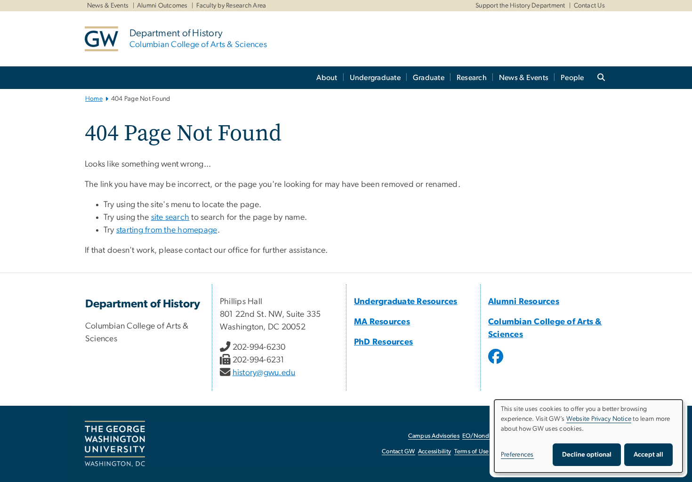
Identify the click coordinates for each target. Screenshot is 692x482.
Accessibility (434, 452)
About (326, 77)
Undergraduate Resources (406, 301)
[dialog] (588, 436)
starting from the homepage (166, 230)
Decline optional (587, 454)
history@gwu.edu (264, 373)
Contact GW (398, 452)
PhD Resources (383, 342)
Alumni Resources (523, 301)
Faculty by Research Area (231, 5)
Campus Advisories (433, 436)
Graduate (428, 77)
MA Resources (382, 322)
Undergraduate (375, 77)
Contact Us (589, 5)
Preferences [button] (517, 454)
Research (472, 77)
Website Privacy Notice (599, 419)
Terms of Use (471, 452)
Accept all (648, 454)
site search (170, 217)
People (572, 77)
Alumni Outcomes (162, 5)
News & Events (108, 5)
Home (94, 99)
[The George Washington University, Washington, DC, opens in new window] (115, 444)
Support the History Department (520, 5)
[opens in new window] (496, 363)
